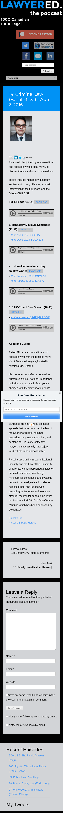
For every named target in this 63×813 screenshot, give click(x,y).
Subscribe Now (31, 416)
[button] (31, 395)
